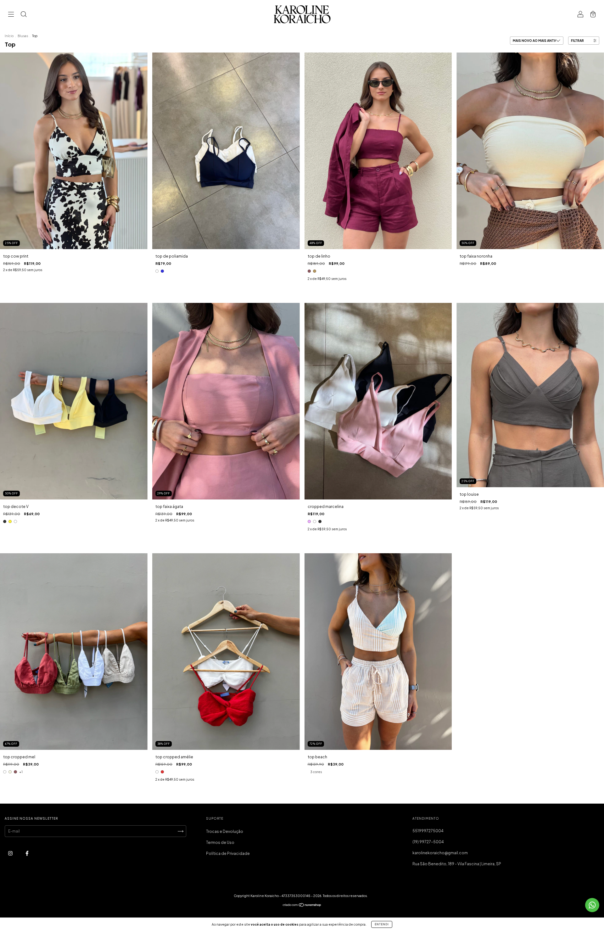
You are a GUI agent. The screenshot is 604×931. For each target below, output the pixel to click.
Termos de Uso (220, 842)
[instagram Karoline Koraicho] (11, 853)
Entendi (382, 924)
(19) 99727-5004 (428, 841)
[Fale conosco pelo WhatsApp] (592, 905)
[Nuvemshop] (302, 905)
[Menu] (11, 15)
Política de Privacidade (228, 853)
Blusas (23, 36)
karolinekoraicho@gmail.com (440, 852)
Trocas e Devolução (224, 831)
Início (9, 36)
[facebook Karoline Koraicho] (27, 853)
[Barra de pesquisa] (23, 15)
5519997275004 (428, 830)
